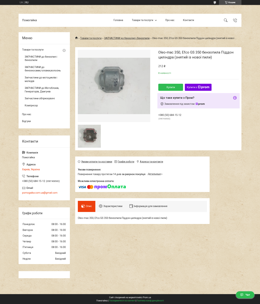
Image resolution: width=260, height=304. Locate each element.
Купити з (192, 87)
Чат (247, 294)
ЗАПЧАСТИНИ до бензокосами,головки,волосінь (43, 69)
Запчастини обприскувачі (40, 98)
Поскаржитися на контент (122, 300)
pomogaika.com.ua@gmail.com (39, 192)
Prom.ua (147, 297)
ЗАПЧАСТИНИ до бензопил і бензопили (127, 38)
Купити (171, 87)
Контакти (188, 20)
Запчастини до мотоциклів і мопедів (41, 79)
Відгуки (26, 121)
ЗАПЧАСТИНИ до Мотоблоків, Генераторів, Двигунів (42, 90)
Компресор (31, 105)
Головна (118, 20)
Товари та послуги (142, 20)
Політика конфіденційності (150, 300)
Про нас (169, 20)
